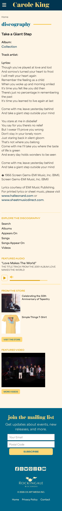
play (5, 278)
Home (5, 17)
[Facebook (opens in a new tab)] (17, 469)
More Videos (11, 392)
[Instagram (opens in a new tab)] (35, 469)
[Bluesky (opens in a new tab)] (26, 469)
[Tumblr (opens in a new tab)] (40, 469)
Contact (45, 500)
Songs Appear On (13, 243)
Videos (6, 248)
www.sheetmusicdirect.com (23, 200)
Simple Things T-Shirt (34, 317)
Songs (6, 238)
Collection (9, 47)
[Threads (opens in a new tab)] (21, 469)
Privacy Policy (29, 500)
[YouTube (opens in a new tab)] (44, 469)
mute (11, 277)
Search (6, 224)
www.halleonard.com (17, 196)
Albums (7, 228)
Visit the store (12, 340)
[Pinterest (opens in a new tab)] (31, 469)
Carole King (31, 5)
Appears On (9, 233)
